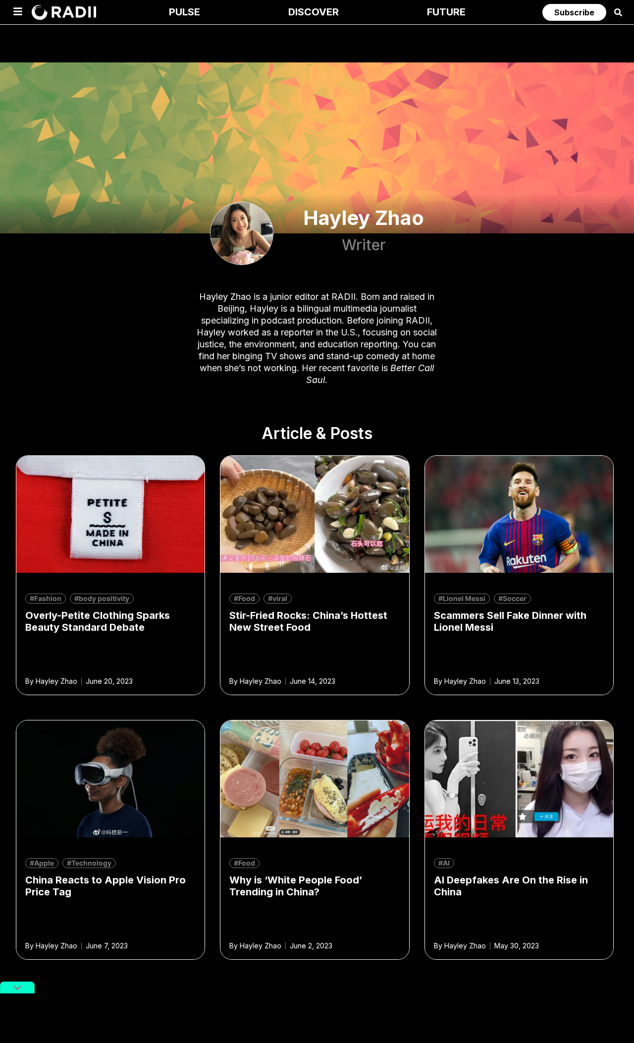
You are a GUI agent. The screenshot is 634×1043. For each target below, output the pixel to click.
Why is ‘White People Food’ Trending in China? (295, 886)
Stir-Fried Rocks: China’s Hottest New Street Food (308, 621)
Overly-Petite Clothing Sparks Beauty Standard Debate (97, 621)
